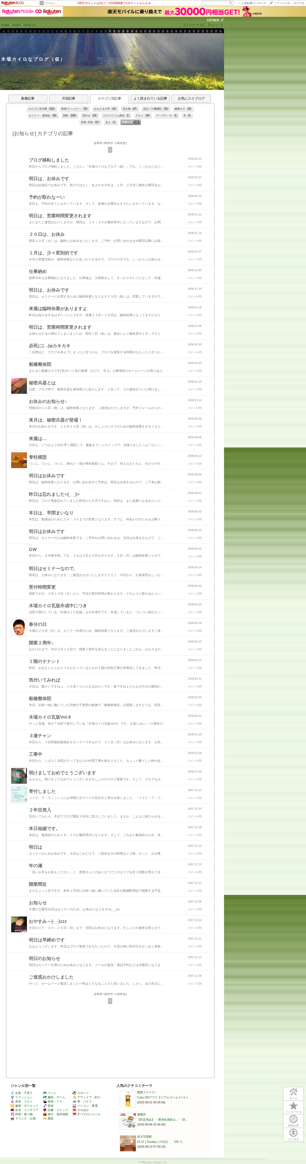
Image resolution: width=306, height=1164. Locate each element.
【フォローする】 (194, 25)
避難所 (141, 1114)
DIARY (16, 25)
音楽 (51, 1105)
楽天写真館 (144, 1136)
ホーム (293, 1098)
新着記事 (293, 1125)
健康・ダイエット (27, 1105)
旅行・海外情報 (58, 1114)
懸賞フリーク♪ (146, 1092)
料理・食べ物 (24, 1114)
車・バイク (84, 1101)
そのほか (49, 3)
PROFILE (30, 25)
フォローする (293, 1111)
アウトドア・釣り (89, 1097)
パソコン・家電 (87, 1105)
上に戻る (293, 1139)
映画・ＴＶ (55, 1101)
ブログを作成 (282, 3)
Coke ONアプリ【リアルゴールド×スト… (164, 1097)
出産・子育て (24, 1093)
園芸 (51, 1118)
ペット (52, 1093)
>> (252, 3)
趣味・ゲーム (56, 1097)
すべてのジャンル (89, 1114)
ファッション (24, 1097)
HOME (5, 25)
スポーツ (83, 1093)
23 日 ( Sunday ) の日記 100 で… (161, 1141)
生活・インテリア (27, 1110)
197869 (213, 20)
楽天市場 (298, 3)
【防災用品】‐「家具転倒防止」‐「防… (162, 1119)
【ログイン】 (215, 25)
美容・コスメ (24, 1101)
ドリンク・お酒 (25, 1118)
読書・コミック (58, 1110)
